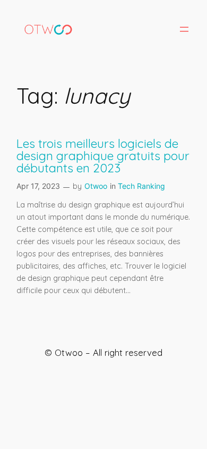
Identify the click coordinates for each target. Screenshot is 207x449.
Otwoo (95, 185)
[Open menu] (184, 29)
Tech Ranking (141, 185)
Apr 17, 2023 (38, 185)
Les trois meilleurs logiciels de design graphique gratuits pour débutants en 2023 (102, 156)
